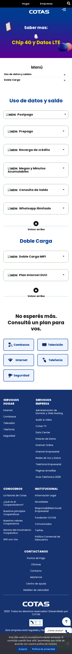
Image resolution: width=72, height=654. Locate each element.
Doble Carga (12, 80)
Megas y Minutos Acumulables (27, 170)
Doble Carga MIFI (32, 256)
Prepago (26, 131)
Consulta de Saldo (33, 190)
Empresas (46, 3)
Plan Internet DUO (33, 275)
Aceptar (23, 649)
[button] (18, 345)
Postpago (25, 114)
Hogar (26, 3)
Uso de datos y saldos (17, 74)
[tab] (26, 4)
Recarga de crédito (34, 150)
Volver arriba (36, 229)
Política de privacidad (43, 649)
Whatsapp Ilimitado (35, 208)
